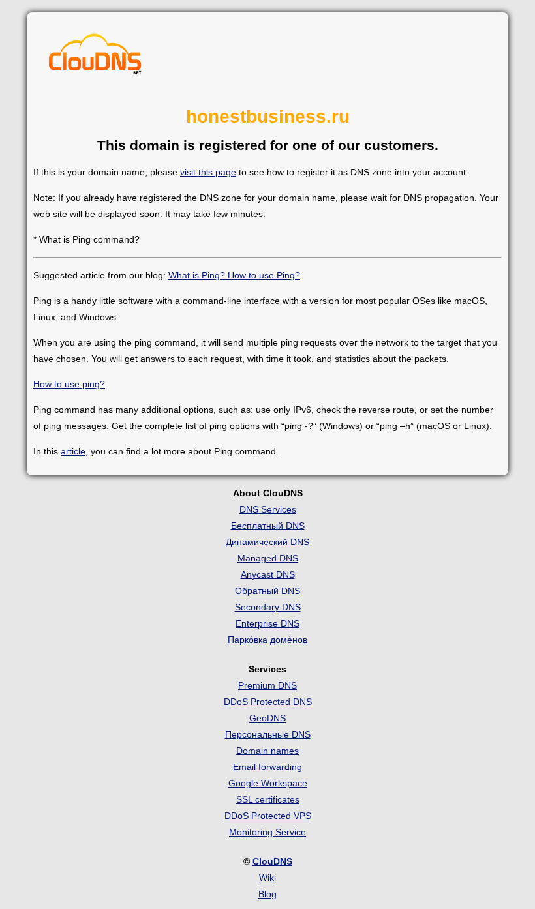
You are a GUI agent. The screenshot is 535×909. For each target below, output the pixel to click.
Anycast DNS (268, 574)
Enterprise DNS (267, 623)
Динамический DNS (267, 542)
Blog (267, 894)
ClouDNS (272, 861)
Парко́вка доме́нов (267, 639)
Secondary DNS (268, 607)
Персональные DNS (268, 734)
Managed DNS (267, 558)
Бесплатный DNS (268, 525)
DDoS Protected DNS (268, 701)
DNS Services (267, 509)
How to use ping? (69, 384)
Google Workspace (267, 783)
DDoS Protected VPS (267, 816)
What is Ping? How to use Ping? (234, 275)
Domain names (267, 750)
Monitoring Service (267, 832)
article (73, 451)
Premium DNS (267, 685)
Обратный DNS (267, 591)
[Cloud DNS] (95, 57)
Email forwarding (267, 767)
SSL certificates (267, 799)
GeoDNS (267, 718)
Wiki (267, 877)
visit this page (208, 172)
